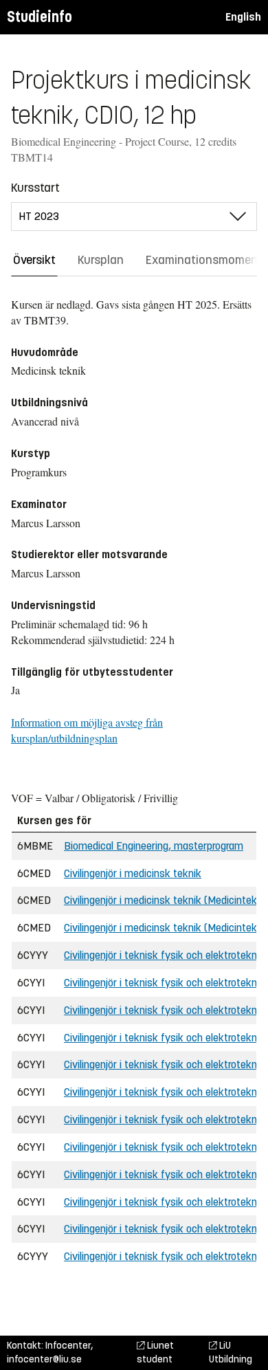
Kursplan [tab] (101, 259)
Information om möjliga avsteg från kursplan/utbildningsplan (87, 730)
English (243, 16)
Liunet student (155, 1352)
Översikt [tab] (34, 259)
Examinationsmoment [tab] (204, 259)
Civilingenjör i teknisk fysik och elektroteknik (164, 955)
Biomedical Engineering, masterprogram (153, 845)
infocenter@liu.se (44, 1359)
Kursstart (35, 187)
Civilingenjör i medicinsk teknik (132, 873)
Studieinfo (39, 17)
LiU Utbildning (230, 1352)
